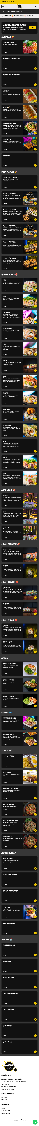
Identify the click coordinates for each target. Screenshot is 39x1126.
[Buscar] (2, 16)
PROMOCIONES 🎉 (20, 16)
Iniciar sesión (5, 1113)
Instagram (4, 1097)
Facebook (4, 1099)
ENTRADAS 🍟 (8, 16)
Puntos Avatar (6, 1110)
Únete (32, 27)
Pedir (3, 1108)
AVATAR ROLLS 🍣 (32, 16)
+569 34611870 (5, 1084)
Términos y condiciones (8, 1086)
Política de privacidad (8, 1089)
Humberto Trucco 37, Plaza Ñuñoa (11, 1079)
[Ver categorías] (36, 15)
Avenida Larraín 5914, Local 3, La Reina (13, 1081)
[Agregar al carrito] (35, 52)
